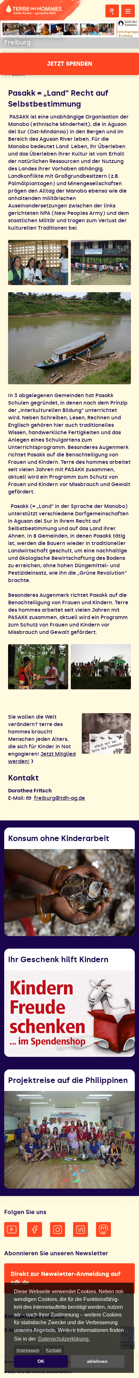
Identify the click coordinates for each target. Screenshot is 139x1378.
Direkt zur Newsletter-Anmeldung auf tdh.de (66, 1278)
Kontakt (53, 1350)
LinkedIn (80, 1229)
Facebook (34, 1229)
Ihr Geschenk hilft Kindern (58, 959)
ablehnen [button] (97, 1361)
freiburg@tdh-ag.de (59, 798)
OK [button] (40, 1361)
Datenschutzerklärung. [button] (64, 1339)
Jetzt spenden (69, 63)
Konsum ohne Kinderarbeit (58, 838)
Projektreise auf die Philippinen (68, 1080)
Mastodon (103, 1229)
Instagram (57, 1229)
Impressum (27, 1350)
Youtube (11, 1229)
